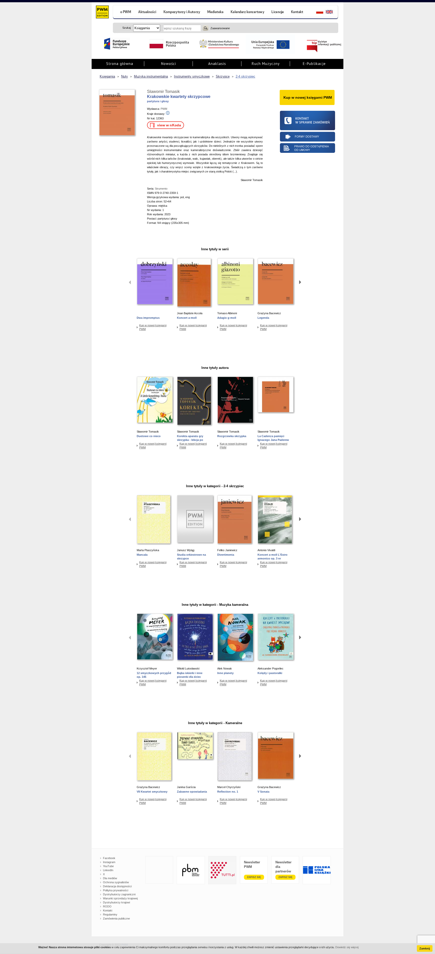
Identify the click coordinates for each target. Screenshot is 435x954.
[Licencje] (277, 12)
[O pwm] (124, 12)
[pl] (316, 12)
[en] (332, 12)
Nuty (124, 76)
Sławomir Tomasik (163, 91)
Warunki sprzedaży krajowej (120, 898)
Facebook (109, 858)
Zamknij (424, 948)
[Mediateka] (215, 12)
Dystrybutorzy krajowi (116, 902)
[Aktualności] (147, 12)
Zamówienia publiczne (116, 918)
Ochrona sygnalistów (116, 882)
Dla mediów (110, 878)
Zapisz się (254, 877)
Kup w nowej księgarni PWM (152, 327)
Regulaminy (110, 914)
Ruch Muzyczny (266, 63)
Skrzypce (223, 76)
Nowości (168, 63)
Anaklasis (217, 63)
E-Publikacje (314, 63)
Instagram (109, 862)
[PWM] (102, 12)
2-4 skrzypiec (245, 76)
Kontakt (107, 910)
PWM (164, 108)
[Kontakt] (298, 12)
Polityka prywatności (115, 890)
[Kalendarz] (247, 12)
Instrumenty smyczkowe (192, 76)
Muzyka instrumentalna (151, 76)
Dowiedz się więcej (346, 947)
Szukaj (205, 28)
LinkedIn (108, 870)
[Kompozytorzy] (182, 12)
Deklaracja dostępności (117, 886)
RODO (107, 906)
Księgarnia (107, 76)
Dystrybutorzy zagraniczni (119, 894)
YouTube (108, 866)
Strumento (161, 188)
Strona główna (119, 63)
